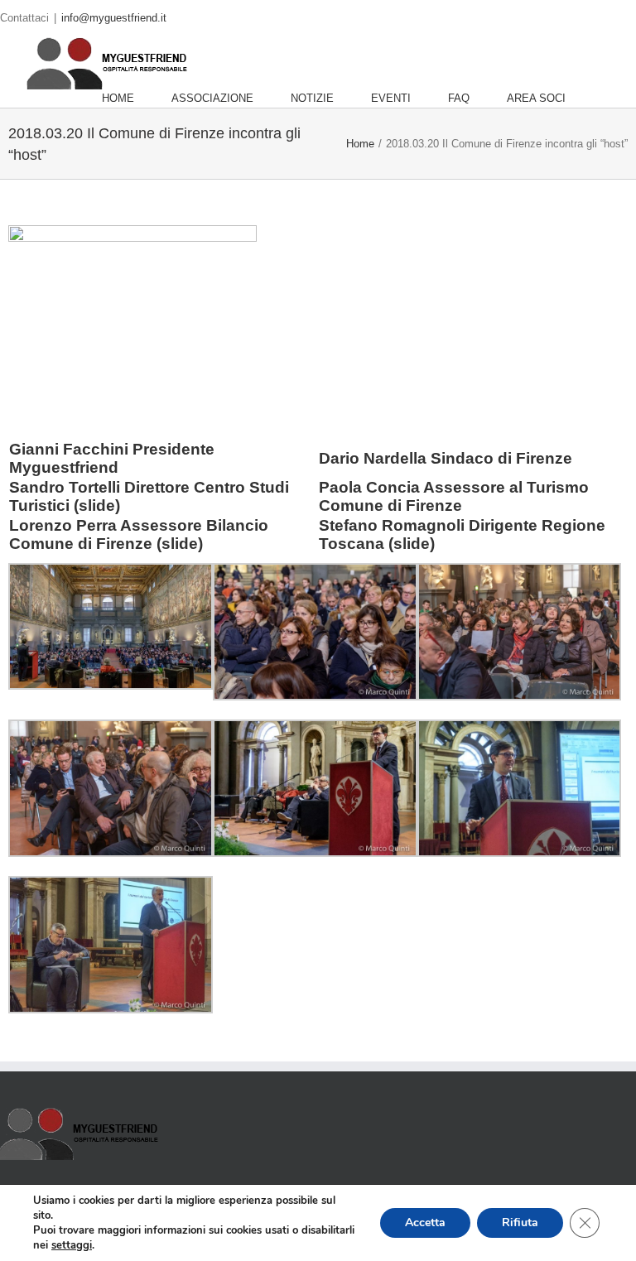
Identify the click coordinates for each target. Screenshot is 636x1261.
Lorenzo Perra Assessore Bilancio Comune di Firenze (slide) (138, 534)
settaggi (71, 1245)
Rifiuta (520, 1222)
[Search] (607, 98)
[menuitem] (136, 98)
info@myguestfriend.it (113, 18)
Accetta (425, 1222)
